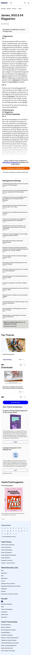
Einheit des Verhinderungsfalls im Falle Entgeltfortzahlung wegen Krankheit (15, 234)
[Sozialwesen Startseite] (4, 3)
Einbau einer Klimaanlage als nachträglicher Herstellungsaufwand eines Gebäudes (14, 219)
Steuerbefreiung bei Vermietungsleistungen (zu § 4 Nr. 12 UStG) (15, 276)
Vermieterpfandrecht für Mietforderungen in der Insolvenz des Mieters (15, 302)
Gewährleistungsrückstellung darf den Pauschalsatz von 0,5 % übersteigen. (15, 184)
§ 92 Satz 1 (11, 96)
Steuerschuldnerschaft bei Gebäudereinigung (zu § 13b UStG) (15, 256)
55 (10, 76)
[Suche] (25, 2)
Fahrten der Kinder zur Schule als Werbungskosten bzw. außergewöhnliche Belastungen (15, 191)
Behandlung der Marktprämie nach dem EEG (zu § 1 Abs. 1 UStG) (15, 288)
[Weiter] (24, 365)
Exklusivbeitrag (7, 359)
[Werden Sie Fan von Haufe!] (2, 601)
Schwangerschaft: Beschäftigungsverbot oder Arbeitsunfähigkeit (15, 263)
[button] (15, 168)
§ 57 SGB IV (13, 82)
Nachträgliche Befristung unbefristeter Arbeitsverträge (13, 241)
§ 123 (24, 102)
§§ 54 (4, 76)
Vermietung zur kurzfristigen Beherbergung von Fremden (15, 212)
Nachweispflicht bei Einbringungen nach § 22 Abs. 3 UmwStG (15, 309)
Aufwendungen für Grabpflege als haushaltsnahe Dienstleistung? (14, 316)
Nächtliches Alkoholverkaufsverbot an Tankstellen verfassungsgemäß (15, 270)
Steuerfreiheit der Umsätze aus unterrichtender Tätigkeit (15, 295)
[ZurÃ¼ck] (21, 365)
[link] (3, 8)
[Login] (28, 2)
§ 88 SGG (16, 80)
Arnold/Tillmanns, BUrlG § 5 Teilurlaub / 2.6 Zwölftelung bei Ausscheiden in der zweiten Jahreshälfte (14, 227)
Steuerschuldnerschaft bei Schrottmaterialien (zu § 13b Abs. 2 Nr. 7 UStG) (15, 206)
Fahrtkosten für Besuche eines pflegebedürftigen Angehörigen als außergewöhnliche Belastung (15, 198)
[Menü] (10, 2)
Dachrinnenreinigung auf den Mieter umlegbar (15, 283)
